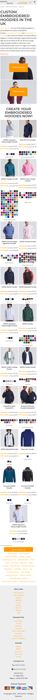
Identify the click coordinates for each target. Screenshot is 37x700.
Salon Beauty (25, 572)
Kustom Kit (18, 654)
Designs (18, 605)
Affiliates (18, 600)
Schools (18, 598)
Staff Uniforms (11, 6)
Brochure (18, 628)
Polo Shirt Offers (11, 557)
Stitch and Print (5, 28)
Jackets (28, 557)
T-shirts (6, 563)
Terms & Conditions (18, 638)
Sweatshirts (8, 569)
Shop (18, 613)
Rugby (31, 563)
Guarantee (18, 633)
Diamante (18, 626)
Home (2, 6)
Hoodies (22, 557)
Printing (18, 623)
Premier (18, 657)
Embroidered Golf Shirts (27, 581)
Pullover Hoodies (25, 575)
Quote (18, 603)
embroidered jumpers (14, 33)
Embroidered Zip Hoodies (18, 578)
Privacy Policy (18, 636)
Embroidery (4, 146)
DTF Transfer (4, 148)
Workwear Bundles (27, 566)
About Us (18, 608)
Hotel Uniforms (24, 554)
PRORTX (18, 649)
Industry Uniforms (12, 575)
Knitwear (6, 566)
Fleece (32, 560)
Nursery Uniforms (13, 572)
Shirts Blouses (15, 566)
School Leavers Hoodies (9, 581)
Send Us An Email (20, 669)
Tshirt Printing (18, 595)
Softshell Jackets (23, 560)
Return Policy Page (18, 631)
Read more (4, 54)
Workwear (23, 563)
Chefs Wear (18, 569)
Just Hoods (18, 652)
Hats (31, 569)
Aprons (25, 569)
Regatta (18, 647)
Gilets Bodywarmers (9, 560)
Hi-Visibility (14, 563)
